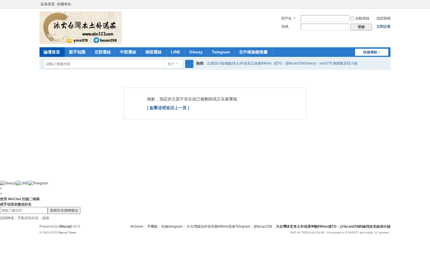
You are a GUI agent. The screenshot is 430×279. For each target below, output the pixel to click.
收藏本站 (64, 4)
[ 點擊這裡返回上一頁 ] (168, 107)
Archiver (136, 226)
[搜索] (189, 64)
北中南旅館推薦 (253, 52)
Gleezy (196, 52)
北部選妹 (102, 52)
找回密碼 (383, 18)
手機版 (152, 226)
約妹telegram (172, 226)
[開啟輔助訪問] (382, 4)
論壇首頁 (52, 52)
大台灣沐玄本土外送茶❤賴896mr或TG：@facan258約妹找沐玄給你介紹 (333, 226)
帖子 (171, 64)
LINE (175, 52)
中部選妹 (128, 52)
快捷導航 (370, 52)
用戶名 (286, 18)
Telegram (221, 52)
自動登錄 (362, 18)
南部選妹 (153, 52)
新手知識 (77, 52)
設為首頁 (48, 4)
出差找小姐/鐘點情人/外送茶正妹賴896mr (239, 63)
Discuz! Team (67, 232)
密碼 (284, 27)
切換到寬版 (388, 6)
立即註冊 (383, 27)
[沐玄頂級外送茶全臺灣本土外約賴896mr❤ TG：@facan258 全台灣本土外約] (80, 27)
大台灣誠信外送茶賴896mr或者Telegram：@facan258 (229, 226)
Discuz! (65, 226)
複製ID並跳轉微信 (64, 210)
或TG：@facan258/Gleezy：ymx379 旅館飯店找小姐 (315, 63)
